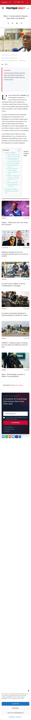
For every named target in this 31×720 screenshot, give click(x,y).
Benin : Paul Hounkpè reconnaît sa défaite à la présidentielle (13, 184)
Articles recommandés (10, 152)
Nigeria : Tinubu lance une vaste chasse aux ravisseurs (14, 155)
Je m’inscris (15, 422)
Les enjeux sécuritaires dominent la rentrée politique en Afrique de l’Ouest (13, 171)
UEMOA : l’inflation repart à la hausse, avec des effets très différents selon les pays (14, 178)
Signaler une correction (17, 385)
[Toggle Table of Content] (18, 150)
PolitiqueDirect (12, 716)
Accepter (15, 703)
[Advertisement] (15, 85)
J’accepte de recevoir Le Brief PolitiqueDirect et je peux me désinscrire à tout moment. (16, 418)
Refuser (15, 708)
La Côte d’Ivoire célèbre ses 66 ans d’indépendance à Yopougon (14, 165)
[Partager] (8, 23)
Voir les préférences (15, 713)
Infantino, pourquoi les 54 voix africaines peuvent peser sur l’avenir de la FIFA (14, 159)
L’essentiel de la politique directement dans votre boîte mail (11, 191)
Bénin (6, 64)
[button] (28, 690)
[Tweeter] (12, 23)
